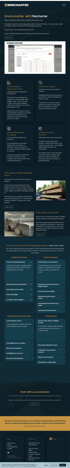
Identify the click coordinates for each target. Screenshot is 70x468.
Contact (9, 448)
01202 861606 (33, 445)
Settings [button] (46, 465)
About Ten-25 (11, 443)
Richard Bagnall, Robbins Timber (35, 426)
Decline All (54, 465)
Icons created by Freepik (14, 457)
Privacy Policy (11, 456)
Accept (62, 465)
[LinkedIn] (8, 452)
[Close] (68, 465)
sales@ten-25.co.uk (34, 443)
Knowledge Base (12, 446)
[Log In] (50, 439)
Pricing (9, 445)
